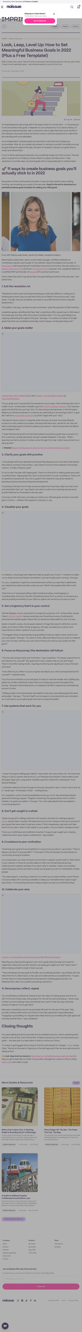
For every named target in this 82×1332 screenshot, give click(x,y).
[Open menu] (2, 7)
